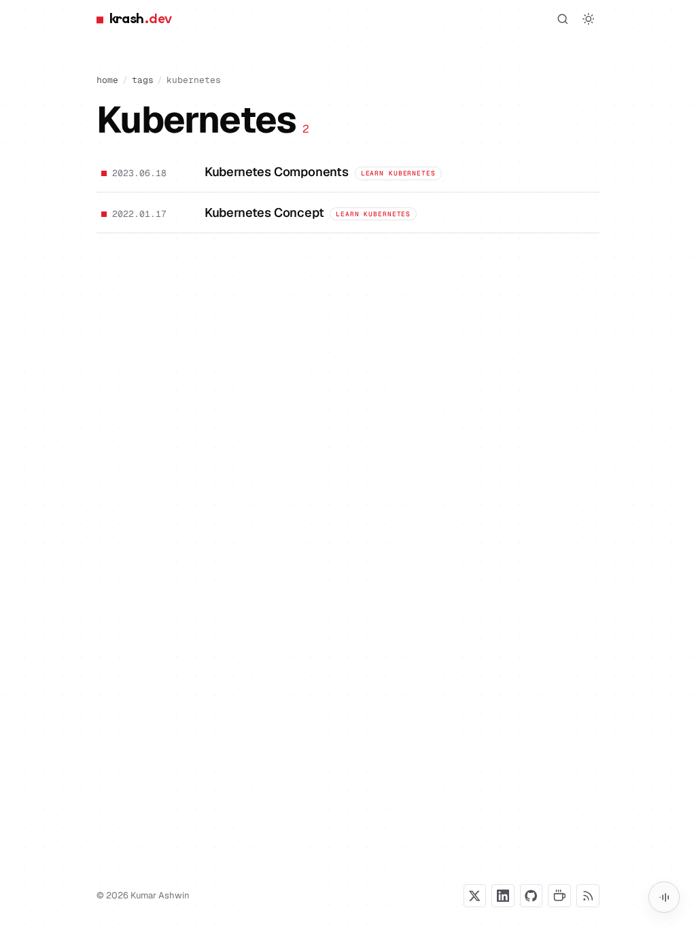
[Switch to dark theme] (588, 19)
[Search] (563, 19)
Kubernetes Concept (264, 212)
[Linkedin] (503, 895)
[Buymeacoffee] (559, 895)
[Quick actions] (664, 897)
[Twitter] (475, 895)
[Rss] (587, 895)
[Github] (531, 895)
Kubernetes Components (277, 172)
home (107, 80)
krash (140, 18)
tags (143, 80)
